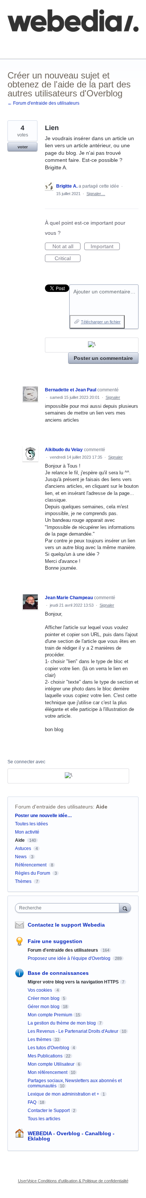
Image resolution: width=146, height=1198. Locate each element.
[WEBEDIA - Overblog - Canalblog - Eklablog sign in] (92, 345)
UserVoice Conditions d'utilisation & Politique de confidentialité (73, 1181)
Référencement (30, 865)
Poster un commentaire (103, 358)
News (21, 856)
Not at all (66, 246)
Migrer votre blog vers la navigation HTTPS (73, 982)
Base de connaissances (35, 47)
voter (23, 147)
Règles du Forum (32, 873)
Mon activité (27, 832)
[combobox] (69, 908)
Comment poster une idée (38, 41)
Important (105, 246)
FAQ (89, 41)
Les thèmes (39, 1039)
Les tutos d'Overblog (48, 1047)
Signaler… (95, 193)
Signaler (113, 397)
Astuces (23, 848)
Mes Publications (45, 1056)
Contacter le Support (49, 1110)
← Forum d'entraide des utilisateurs (43, 103)
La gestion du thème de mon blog (62, 1023)
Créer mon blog (44, 998)
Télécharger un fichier (101, 322)
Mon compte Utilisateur (51, 1064)
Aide (101, 807)
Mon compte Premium (50, 1014)
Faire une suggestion (55, 941)
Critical (67, 258)
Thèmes (24, 881)
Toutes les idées (31, 823)
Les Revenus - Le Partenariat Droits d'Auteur (73, 1031)
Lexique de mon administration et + (63, 1094)
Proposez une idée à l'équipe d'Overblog (70, 958)
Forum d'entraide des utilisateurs (54, 807)
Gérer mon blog (44, 1006)
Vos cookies (40, 990)
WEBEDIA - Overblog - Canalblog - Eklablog (71, 1136)
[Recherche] (125, 907)
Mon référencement (47, 1072)
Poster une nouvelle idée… (43, 815)
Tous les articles (44, 1118)
